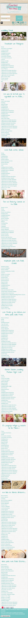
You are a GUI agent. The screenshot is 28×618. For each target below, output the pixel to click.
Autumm (3, 272)
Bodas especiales (5, 162)
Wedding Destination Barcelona (8, 123)
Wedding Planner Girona (6, 514)
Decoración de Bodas (6, 56)
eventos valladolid (5, 506)
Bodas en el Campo (5, 597)
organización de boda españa (7, 75)
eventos (3, 59)
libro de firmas (4, 495)
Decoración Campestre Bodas (8, 594)
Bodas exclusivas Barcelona (7, 542)
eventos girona (4, 509)
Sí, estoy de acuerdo (5, 616)
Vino (2, 165)
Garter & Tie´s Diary (5, 137)
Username (4, 15)
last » (12, 607)
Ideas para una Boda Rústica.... (14, 561)
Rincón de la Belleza (5, 212)
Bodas (2, 47)
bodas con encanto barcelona (8, 547)
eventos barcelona (5, 508)
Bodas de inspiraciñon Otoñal (7, 271)
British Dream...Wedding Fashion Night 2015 (14, 371)
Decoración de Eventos (6, 57)
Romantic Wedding (5, 134)
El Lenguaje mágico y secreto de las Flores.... (14, 427)
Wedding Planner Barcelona (7, 65)
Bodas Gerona (4, 327)
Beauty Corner (4, 207)
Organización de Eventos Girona (8, 531)
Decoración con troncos (6, 589)
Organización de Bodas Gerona (8, 302)
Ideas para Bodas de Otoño (7, 290)
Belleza (3, 221)
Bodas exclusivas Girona (6, 545)
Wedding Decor (4, 51)
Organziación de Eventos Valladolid (9, 472)
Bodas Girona (4, 505)
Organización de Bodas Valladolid (8, 72)
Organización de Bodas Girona (8, 525)
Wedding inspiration (5, 64)
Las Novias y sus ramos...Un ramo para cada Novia (14, 313)
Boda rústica (4, 564)
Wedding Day (4, 443)
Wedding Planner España (7, 167)
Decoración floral (5, 355)
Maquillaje (3, 226)
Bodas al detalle (5, 61)
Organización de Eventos (6, 304)
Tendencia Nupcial (5, 380)
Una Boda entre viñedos (14, 150)
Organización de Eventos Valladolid (9, 127)
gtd (2, 81)
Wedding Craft (4, 536)
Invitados (3, 498)
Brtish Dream (4, 387)
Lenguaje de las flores (6, 432)
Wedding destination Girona (7, 517)
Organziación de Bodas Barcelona (8, 465)
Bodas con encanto (5, 129)
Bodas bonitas (4, 164)
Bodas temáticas (5, 159)
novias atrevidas (4, 50)
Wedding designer (5, 54)
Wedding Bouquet (5, 322)
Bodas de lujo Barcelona (6, 131)
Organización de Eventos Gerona (8, 473)
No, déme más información (20, 613)
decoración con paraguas (6, 48)
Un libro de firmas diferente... (14, 492)
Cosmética (3, 224)
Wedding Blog (4, 106)
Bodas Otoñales (4, 269)
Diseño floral (4, 353)
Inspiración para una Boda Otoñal (14, 262)
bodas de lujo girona (5, 544)
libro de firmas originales (6, 500)
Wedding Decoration (5, 53)
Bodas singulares (5, 307)
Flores (2, 431)
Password (4, 18)
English (20, 25)
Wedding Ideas (4, 62)
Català (17, 25)
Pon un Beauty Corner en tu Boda (14, 203)
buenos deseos (4, 497)
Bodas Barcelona (5, 227)
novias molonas (4, 78)
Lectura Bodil (4, 135)
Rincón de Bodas (5, 218)
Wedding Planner (5, 109)
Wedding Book (4, 107)
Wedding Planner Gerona (7, 333)
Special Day (4, 189)
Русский (24, 25)
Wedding (3, 102)
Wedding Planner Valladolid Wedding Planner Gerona (13, 294)
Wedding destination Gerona (7, 297)
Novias (2, 321)
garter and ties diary (5, 76)
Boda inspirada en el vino (7, 161)
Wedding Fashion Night (6, 386)
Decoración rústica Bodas (7, 592)
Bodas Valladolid (5, 229)
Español (13, 25)
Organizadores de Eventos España (9, 186)
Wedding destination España (7, 124)
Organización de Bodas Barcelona (8, 70)
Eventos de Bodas (5, 378)
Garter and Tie (4, 79)
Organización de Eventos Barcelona (9, 73)
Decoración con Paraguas (14, 43)
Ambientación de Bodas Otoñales (8, 291)
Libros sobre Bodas (5, 101)
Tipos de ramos (4, 324)
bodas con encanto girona (7, 548)
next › (7, 607)
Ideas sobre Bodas (5, 118)
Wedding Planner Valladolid (7, 67)
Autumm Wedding (5, 268)
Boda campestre (5, 566)
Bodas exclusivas (5, 132)
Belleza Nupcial (4, 381)
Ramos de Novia (5, 317)
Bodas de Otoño (5, 266)
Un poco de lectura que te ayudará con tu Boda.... (14, 95)
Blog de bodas (4, 104)
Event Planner (4, 68)
